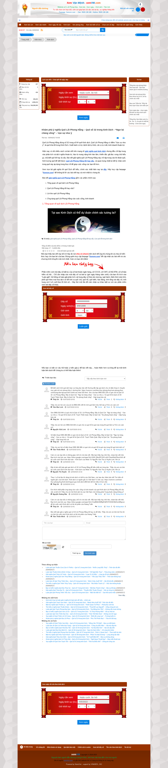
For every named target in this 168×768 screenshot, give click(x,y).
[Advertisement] (84, 60)
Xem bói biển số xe (93, 25)
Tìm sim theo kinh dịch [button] (114, 747)
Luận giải (83, 326)
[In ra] (123, 138)
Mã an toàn (46, 543)
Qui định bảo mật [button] (69, 747)
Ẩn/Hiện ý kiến (49, 384)
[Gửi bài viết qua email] (117, 138)
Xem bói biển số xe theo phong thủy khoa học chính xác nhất (139, 108)
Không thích (120, 399)
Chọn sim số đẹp (108, 25)
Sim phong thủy (78, 25)
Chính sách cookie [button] (84, 747)
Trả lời (100, 399)
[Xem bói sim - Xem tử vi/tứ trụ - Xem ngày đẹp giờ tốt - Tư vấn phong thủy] (25, 9)
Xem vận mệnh (40, 25)
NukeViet (78, 764)
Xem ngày (83, 118)
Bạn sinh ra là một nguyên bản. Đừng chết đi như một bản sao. (85, 35)
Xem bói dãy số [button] (98, 747)
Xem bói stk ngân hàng (125, 25)
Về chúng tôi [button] (40, 747)
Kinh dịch (67, 25)
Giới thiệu (138, 25)
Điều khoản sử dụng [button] (54, 747)
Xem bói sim (28, 25)
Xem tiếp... (122, 595)
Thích (108, 399)
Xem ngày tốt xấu (55, 25)
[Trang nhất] (20, 24)
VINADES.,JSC (96, 764)
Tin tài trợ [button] (127, 747)
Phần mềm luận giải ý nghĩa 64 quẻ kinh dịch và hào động (139, 87)
